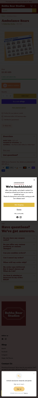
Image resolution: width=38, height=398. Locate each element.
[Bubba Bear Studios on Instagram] (20, 217)
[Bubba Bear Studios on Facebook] (17, 217)
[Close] (34, 180)
